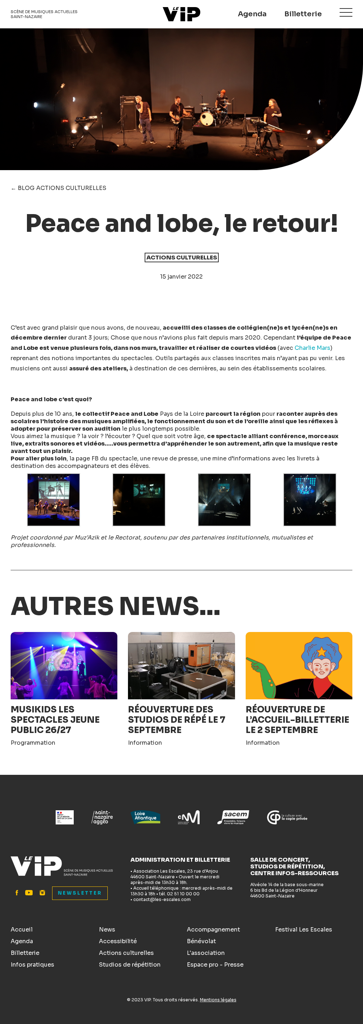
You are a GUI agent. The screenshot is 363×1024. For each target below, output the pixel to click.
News (107, 929)
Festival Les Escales (303, 929)
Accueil (22, 929)
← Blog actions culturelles (58, 188)
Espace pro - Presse (215, 964)
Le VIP (181, 14)
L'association (206, 953)
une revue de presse (168, 458)
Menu (346, 12)
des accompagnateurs (77, 466)
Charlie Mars (312, 348)
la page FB (84, 458)
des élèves (133, 466)
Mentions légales (218, 999)
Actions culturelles (126, 953)
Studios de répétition (130, 964)
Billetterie (303, 14)
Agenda (252, 14)
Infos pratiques (32, 964)
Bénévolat (201, 941)
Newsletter (80, 893)
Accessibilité (118, 941)
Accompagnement (213, 929)
